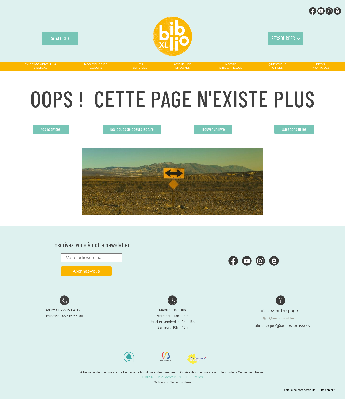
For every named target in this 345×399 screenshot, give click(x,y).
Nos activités (50, 129)
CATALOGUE (60, 38)
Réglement (328, 390)
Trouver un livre (213, 129)
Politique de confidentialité (298, 390)
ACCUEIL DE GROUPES (182, 66)
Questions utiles (294, 129)
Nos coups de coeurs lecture (132, 129)
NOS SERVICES (140, 66)
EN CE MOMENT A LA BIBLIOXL (40, 66)
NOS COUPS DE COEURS (95, 66)
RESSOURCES (283, 38)
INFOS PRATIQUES (321, 66)
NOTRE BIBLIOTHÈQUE (230, 66)
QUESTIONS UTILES (277, 66)
